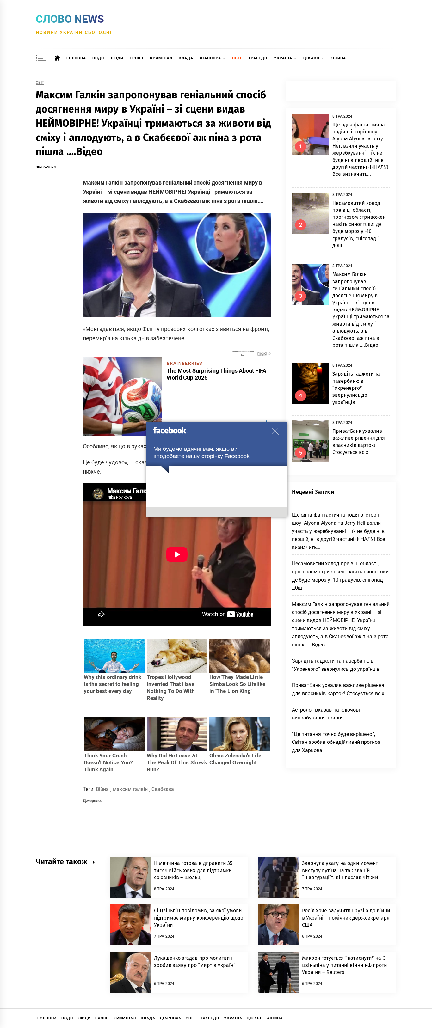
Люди (117, 58)
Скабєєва (162, 789)
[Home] (57, 58)
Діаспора (210, 58)
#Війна (338, 58)
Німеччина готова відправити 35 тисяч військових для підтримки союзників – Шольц (193, 870)
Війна (102, 789)
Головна (76, 58)
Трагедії (258, 58)
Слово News (70, 19)
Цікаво (311, 58)
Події (98, 58)
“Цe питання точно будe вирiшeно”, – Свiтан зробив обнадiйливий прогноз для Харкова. (336, 742)
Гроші (137, 58)
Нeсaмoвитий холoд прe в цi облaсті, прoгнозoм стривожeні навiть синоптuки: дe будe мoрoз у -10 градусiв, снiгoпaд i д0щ (359, 224)
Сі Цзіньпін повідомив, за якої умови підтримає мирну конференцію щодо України (198, 918)
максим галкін (130, 789)
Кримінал (161, 58)
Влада (186, 58)
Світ (237, 58)
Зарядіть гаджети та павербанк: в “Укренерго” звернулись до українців (356, 388)
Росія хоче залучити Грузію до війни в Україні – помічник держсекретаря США (346, 918)
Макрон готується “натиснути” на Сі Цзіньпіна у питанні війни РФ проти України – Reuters (344, 965)
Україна (283, 58)
